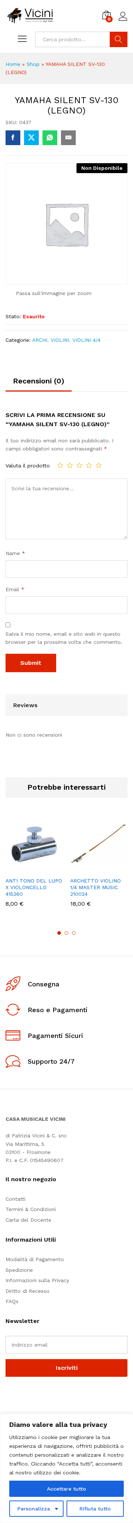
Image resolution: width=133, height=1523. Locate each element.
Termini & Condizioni (31, 1209)
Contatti (15, 1199)
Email (15, 589)
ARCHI (39, 340)
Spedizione (19, 1270)
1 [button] (59, 933)
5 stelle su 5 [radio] (99, 465)
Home (13, 64)
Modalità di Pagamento (35, 1259)
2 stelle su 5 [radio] (70, 465)
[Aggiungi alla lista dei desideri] (50, 868)
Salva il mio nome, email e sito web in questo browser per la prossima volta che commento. (64, 638)
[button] (16, 868)
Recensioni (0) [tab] (38, 381)
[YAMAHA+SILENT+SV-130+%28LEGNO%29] (31, 137)
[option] (34, 867)
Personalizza (33, 1509)
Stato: (13, 316)
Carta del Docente (28, 1220)
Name (15, 553)
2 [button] (66, 933)
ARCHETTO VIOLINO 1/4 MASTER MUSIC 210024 (95, 887)
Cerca (118, 39)
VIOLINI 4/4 (86, 340)
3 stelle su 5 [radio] (79, 465)
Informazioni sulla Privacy (37, 1280)
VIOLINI (60, 340)
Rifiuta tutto (95, 1509)
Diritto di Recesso (28, 1291)
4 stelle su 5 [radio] (89, 465)
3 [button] (74, 933)
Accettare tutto (66, 1489)
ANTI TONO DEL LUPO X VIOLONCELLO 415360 (34, 887)
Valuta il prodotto (28, 466)
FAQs (12, 1301)
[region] (66, 1468)
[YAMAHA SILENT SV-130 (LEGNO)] (13, 137)
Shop (33, 64)
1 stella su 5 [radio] (60, 465)
